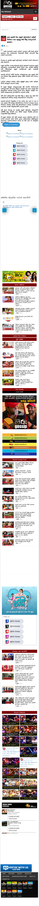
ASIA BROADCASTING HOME (19, 876)
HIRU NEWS (11, 873)
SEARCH (34, 29)
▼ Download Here (13, 816)
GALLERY (19, 873)
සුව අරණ (19, 339)
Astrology (28, 873)
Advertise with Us (7, 19)
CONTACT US (5, 879)
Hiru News (20, 16)
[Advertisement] (19, 181)
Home (4, 873)
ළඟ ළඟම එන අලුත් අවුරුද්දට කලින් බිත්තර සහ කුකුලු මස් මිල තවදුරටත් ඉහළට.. (21, 39)
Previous (4, 210)
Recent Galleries (19, 712)
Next (35, 210)
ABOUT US (32, 876)
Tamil (12, 16)
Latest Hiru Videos (19, 336)
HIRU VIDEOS (5, 876)
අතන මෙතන (19, 285)
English (5, 16)
